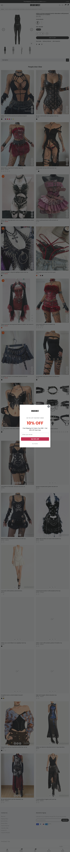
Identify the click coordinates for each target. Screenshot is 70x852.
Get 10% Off (35, 439)
